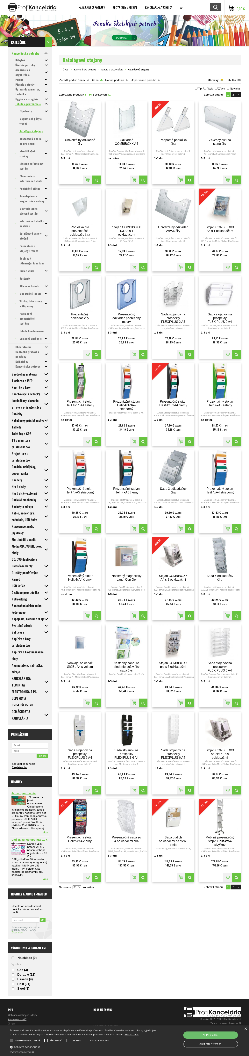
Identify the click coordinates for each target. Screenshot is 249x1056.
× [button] (245, 1028)
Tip (200, 88)
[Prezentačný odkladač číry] (80, 294)
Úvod (65, 69)
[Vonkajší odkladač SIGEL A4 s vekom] (80, 642)
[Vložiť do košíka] (87, 180)
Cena (95, 80)
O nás (11, 1023)
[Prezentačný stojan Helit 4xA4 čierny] (80, 555)
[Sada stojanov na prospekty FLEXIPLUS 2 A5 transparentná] (173, 294)
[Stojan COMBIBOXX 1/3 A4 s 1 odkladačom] (127, 207)
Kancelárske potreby (92, 7)
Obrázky (213, 80)
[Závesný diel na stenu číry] (220, 119)
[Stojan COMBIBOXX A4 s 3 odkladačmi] (189, 615)
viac (45, 832)
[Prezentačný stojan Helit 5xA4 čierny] (96, 877)
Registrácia (19, 767)
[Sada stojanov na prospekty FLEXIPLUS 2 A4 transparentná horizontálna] (220, 294)
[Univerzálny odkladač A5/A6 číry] (173, 207)
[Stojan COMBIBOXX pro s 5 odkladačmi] (173, 642)
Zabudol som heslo (23, 763)
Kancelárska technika (158, 7)
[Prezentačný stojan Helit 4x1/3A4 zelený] (80, 381)
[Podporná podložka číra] (189, 180)
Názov (81, 80)
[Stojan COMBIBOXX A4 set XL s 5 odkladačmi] (220, 730)
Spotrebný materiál (125, 7)
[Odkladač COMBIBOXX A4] (127, 119)
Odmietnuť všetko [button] (210, 1044)
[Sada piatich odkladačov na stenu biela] (189, 877)
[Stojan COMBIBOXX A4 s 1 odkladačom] (236, 267)
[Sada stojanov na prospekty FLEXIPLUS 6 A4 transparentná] (173, 730)
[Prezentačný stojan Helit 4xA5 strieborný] (80, 468)
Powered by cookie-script (22, 1052)
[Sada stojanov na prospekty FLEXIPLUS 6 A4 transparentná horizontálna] (220, 642)
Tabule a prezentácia (112, 69)
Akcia (210, 88)
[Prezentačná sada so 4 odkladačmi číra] (127, 817)
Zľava (221, 88)
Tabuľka (231, 80)
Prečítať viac (131, 1034)
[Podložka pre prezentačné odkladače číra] (80, 207)
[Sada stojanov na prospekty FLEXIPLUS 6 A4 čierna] (127, 730)
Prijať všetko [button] (210, 1034)
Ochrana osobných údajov (22, 1015)
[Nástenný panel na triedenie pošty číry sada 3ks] (127, 642)
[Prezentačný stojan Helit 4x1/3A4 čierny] (189, 441)
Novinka (235, 88)
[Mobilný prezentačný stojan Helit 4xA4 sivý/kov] (236, 877)
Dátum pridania (114, 80)
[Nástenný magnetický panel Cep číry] (127, 555)
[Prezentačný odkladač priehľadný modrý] (127, 294)
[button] (84, 1047)
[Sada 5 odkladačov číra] (220, 555)
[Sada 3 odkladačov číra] (173, 468)
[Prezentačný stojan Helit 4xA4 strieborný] (220, 468)
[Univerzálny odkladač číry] (80, 119)
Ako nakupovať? (17, 1019)
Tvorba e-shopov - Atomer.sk (224, 1023)
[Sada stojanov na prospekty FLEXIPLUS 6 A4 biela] (80, 730)
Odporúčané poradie (143, 80)
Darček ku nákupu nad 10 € (29, 839)
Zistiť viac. (17, 932)
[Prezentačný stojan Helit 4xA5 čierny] (127, 468)
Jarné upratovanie (23, 793)
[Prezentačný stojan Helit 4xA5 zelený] (220, 381)
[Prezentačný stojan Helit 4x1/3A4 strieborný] (127, 381)
